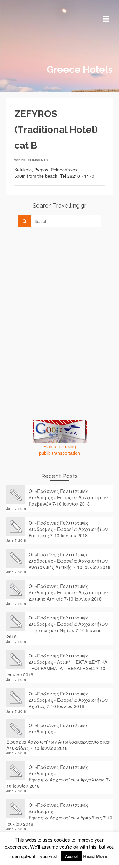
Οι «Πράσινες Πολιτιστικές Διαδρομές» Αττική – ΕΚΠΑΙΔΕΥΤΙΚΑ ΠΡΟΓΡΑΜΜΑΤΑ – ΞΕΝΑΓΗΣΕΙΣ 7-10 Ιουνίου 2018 (56, 665)
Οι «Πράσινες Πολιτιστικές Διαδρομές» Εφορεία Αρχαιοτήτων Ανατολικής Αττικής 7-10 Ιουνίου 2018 (69, 560)
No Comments (34, 160)
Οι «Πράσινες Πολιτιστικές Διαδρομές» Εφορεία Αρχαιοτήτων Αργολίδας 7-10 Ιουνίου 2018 (58, 776)
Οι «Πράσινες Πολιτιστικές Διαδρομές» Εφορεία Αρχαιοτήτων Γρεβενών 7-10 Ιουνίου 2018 (68, 497)
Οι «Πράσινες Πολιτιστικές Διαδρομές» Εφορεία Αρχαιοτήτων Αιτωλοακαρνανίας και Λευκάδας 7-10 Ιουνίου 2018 (58, 736)
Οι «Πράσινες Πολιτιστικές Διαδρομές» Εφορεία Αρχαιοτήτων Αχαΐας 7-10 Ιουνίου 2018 (68, 699)
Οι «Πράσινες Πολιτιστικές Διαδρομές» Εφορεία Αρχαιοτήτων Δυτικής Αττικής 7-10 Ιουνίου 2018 (68, 592)
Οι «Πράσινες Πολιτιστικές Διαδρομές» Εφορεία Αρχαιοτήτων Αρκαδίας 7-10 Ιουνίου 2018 (59, 814)
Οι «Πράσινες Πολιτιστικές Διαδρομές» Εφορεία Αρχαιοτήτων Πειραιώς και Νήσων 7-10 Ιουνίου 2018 (57, 627)
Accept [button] (71, 856)
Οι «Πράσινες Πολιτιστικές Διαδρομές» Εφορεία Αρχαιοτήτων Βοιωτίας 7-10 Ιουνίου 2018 (68, 529)
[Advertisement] (54, 276)
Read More (95, 856)
